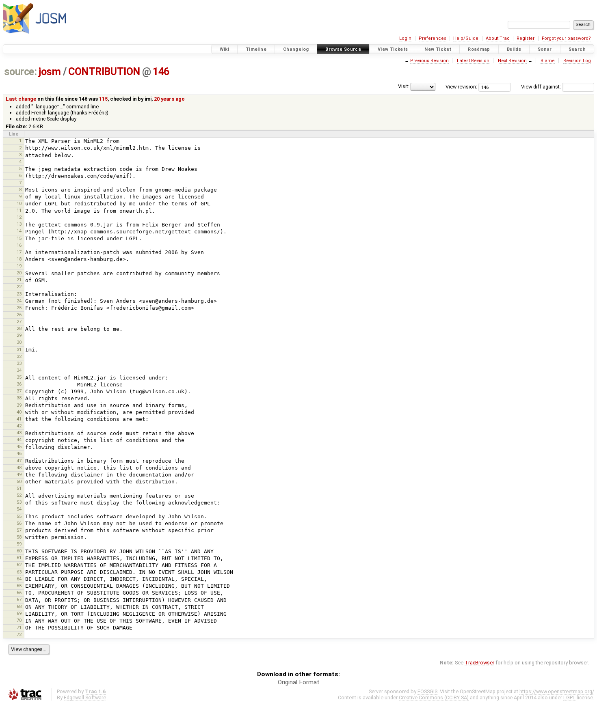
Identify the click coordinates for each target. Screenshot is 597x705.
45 (19, 446)
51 (19, 488)
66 (19, 592)
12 (19, 217)
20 (19, 273)
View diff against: (541, 87)
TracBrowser (479, 663)
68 (19, 606)
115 (103, 99)
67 (19, 599)
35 (19, 377)
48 (19, 467)
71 (19, 627)
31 (19, 349)
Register (525, 38)
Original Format (298, 682)
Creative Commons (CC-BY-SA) (434, 697)
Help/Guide (465, 38)
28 (19, 328)
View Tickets (393, 49)
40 (19, 412)
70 (19, 620)
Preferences (432, 38)
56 (19, 523)
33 (19, 363)
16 (19, 245)
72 (19, 634)
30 (19, 342)
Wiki (224, 49)
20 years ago (169, 99)
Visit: (403, 86)
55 (19, 516)
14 (19, 231)
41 (19, 419)
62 (19, 564)
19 (19, 266)
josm (50, 72)
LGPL (569, 697)
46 (19, 453)
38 (19, 398)
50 (19, 481)
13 (19, 224)
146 (161, 72)
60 (19, 551)
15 (19, 238)
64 (19, 579)
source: (20, 72)
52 (19, 495)
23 (19, 294)
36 (19, 384)
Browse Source (343, 49)
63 (19, 572)
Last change (21, 99)
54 (19, 509)
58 (19, 537)
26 (19, 314)
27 (19, 321)
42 (19, 426)
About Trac (498, 38)
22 (19, 286)
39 (19, 405)
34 (19, 370)
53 (19, 502)
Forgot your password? (566, 38)
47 (19, 461)
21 (19, 279)
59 (19, 544)
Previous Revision (429, 60)
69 (19, 613)
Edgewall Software (85, 697)
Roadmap (479, 49)
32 (19, 356)
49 (19, 474)
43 (19, 433)
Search (577, 49)
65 (19, 586)
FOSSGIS (427, 691)
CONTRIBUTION (104, 72)
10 (19, 203)
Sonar (545, 49)
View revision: (461, 87)
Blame (548, 60)
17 (19, 252)
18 (19, 259)
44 (19, 439)
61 (19, 558)
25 (19, 307)
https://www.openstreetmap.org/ (556, 691)
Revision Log (577, 60)
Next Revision (512, 60)
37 (19, 391)
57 (19, 530)
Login (405, 38)
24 (19, 301)
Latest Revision (473, 60)
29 (19, 335)
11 (19, 210)
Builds (514, 49)
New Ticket (437, 49)
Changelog (296, 49)
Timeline (256, 49)
